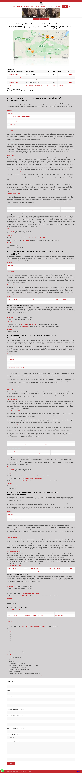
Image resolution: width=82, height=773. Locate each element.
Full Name (10, 684)
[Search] (69, 6)
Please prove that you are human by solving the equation (21, 756)
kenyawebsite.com (29, 771)
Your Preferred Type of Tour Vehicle (15, 728)
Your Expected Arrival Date (13, 734)
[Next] (81, 11)
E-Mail (9, 690)
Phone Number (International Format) (16, 703)
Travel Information (69, 0)
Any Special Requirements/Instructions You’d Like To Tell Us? (21, 741)
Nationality (10, 696)
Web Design (24, 771)
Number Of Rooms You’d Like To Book (16, 722)
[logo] (41, 3)
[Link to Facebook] (74, 1)
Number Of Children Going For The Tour (16, 715)
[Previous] (1, 11)
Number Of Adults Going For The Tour (16, 709)
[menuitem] (14, 6)
